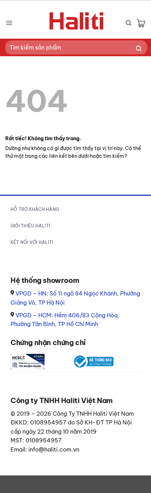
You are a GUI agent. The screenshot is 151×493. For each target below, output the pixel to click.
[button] (9, 23)
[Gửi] (139, 49)
